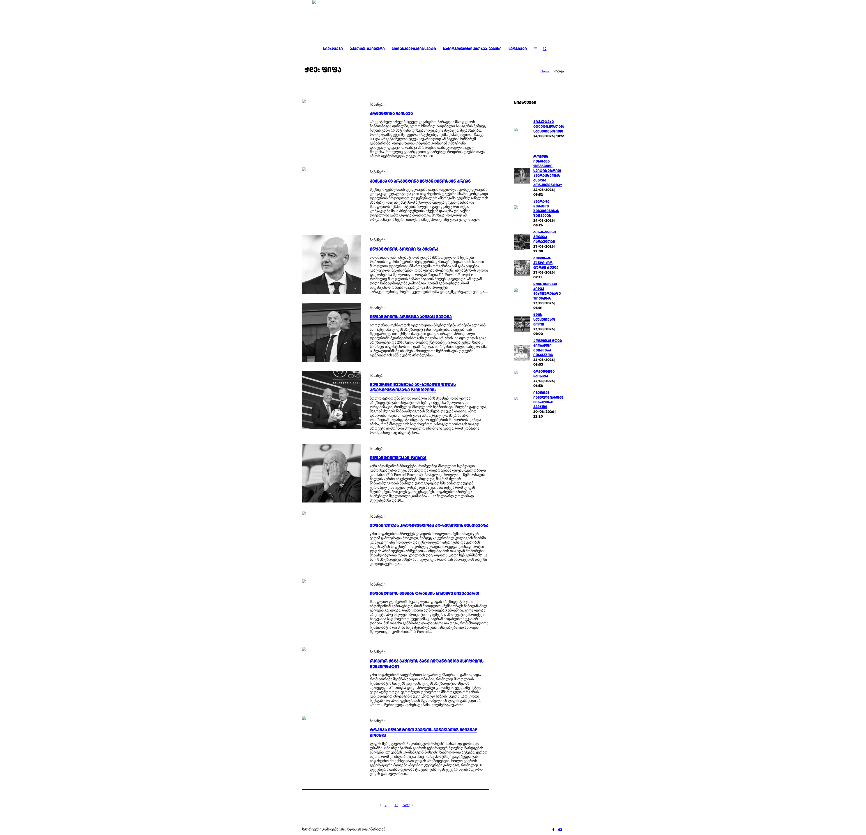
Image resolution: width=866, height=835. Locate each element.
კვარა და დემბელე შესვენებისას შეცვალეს (546, 208)
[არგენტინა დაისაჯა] (331, 129)
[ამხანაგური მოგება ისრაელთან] (522, 241)
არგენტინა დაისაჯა (391, 113)
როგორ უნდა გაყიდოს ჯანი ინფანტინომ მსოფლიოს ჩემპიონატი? (427, 663)
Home (544, 71)
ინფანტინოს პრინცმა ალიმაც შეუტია (411, 316)
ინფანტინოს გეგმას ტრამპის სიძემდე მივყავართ (424, 593)
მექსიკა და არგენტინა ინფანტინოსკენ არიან (420, 181)
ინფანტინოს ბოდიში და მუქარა (404, 249)
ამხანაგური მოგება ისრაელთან (544, 237)
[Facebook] (553, 829)
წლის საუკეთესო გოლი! (544, 319)
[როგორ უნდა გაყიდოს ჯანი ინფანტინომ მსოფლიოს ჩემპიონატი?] (331, 676)
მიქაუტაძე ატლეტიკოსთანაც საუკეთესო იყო (550, 126)
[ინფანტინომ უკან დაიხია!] (331, 473)
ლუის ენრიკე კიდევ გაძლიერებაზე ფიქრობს (547, 291)
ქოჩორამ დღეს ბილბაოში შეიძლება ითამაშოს (547, 347)
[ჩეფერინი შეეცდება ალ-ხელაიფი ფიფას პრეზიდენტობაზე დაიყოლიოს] (331, 400)
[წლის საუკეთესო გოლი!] (522, 324)
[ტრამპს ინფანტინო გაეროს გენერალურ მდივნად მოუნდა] (331, 745)
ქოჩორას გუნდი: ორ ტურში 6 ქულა (545, 263)
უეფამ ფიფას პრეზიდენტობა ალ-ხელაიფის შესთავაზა (429, 525)
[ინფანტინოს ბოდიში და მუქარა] (331, 264)
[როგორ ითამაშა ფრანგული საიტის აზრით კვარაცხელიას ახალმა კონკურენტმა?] (522, 175)
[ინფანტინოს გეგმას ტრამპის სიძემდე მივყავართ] (331, 608)
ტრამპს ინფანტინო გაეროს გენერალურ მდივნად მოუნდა (423, 732)
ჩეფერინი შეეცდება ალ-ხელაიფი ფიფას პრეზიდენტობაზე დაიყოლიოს (413, 387)
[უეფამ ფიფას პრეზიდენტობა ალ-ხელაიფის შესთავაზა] (331, 541)
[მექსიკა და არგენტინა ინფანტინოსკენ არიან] (331, 196)
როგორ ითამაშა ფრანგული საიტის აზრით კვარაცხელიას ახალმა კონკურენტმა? (547, 170)
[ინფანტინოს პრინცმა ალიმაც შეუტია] (331, 332)
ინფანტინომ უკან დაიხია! (398, 457)
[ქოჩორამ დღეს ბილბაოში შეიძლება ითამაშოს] (522, 352)
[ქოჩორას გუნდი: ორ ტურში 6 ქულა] (522, 267)
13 (396, 805)
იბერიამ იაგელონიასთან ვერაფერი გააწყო (548, 399)
